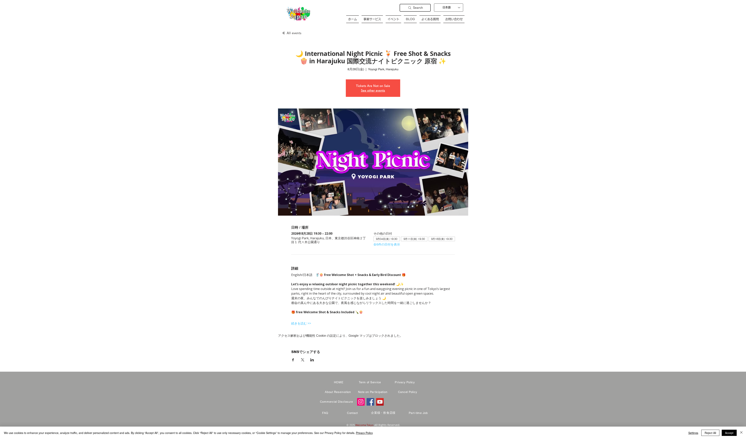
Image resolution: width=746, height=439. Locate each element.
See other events (373, 90)
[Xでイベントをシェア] (302, 359)
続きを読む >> (301, 323)
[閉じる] (741, 433)
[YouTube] (380, 402)
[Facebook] (370, 402)
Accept (729, 433)
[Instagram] (361, 402)
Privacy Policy (364, 433)
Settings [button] (693, 433)
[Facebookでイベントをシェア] (293, 359)
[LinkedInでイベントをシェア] (312, 359)
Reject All (710, 433)
